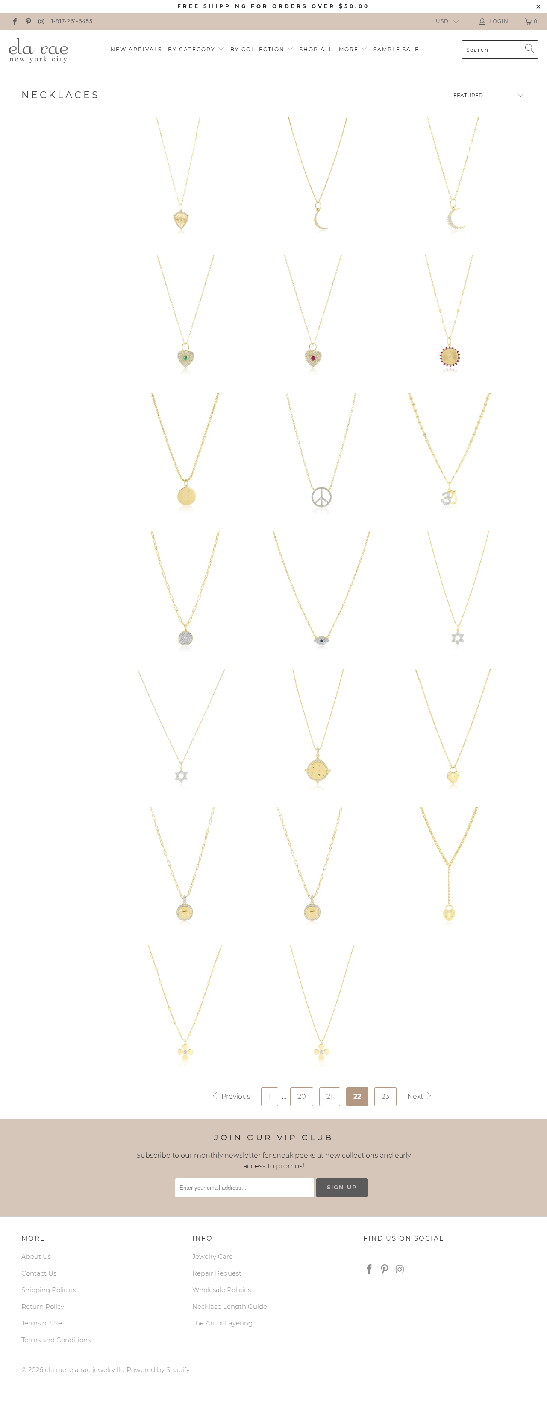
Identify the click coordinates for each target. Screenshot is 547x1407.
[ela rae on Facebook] (14, 21)
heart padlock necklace (453, 733)
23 (385, 1096)
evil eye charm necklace (321, 594)
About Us (36, 1256)
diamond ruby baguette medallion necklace (449, 318)
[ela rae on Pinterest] (27, 21)
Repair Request (216, 1273)
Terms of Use (41, 1323)
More (350, 49)
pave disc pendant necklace (185, 594)
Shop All (316, 49)
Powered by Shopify (158, 1370)
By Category (193, 49)
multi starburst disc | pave (317, 733)
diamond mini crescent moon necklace (453, 180)
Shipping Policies (48, 1290)
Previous (235, 1096)
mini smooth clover (185, 1008)
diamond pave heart (185, 318)
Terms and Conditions (56, 1340)
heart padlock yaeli (449, 870)
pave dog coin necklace (185, 870)
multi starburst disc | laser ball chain (185, 456)
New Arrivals (136, 49)
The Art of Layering (222, 1323)
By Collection (258, 49)
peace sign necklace (321, 456)
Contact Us (38, 1273)
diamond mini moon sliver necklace (317, 180)
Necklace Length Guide (229, 1306)
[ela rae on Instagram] (41, 21)
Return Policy (42, 1306)
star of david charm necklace (457, 594)
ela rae (55, 1370)
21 (329, 1096)
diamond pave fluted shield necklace (181, 180)
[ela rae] (38, 49)
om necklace (449, 456)
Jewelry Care (212, 1256)
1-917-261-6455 (72, 21)
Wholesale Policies (221, 1290)
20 (301, 1096)
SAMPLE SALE (396, 49)
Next (416, 1096)
